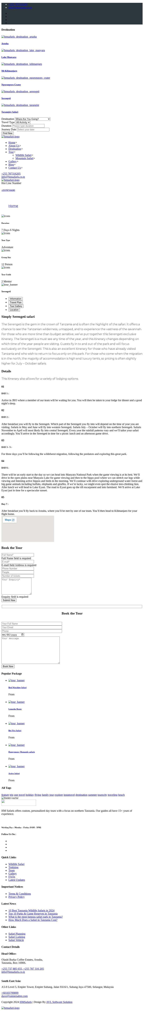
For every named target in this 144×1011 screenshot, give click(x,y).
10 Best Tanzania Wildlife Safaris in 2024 (31, 910)
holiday (30, 794)
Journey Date (8, 129)
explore (59, 794)
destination (81, 794)
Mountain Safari (24, 158)
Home (11, 142)
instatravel (69, 794)
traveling (112, 794)
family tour (48, 794)
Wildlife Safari (23, 155)
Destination (7, 118)
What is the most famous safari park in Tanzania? (35, 916)
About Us (13, 145)
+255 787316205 (18, 4)
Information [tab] (15, 298)
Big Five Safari (14, 730)
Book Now (8, 666)
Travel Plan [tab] (15, 302)
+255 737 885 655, (12, 968)
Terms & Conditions (19, 893)
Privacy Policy (16, 896)
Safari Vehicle (16, 940)
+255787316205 (8, 190)
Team (11, 870)
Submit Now (9, 600)
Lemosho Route (15, 709)
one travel (19, 794)
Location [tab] (14, 309)
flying (38, 794)
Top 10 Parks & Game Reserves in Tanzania (33, 913)
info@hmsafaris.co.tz (20, 7)
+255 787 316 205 (33, 968)
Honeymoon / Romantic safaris (21, 752)
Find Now (7, 133)
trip (11, 794)
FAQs (11, 876)
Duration (6, 125)
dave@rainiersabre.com (14, 996)
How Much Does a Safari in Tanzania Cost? (32, 919)
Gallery (12, 161)
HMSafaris (26, 1002)
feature (5, 794)
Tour (11, 151)
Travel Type (8, 122)
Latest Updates (16, 879)
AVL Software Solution (59, 1002)
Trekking (13, 867)
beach (121, 794)
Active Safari (14, 773)
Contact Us (14, 167)
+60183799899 (9, 992)
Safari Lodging (16, 936)
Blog (11, 164)
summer (92, 794)
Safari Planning (16, 933)
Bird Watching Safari (17, 687)
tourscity (102, 794)
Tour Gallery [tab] (16, 306)
